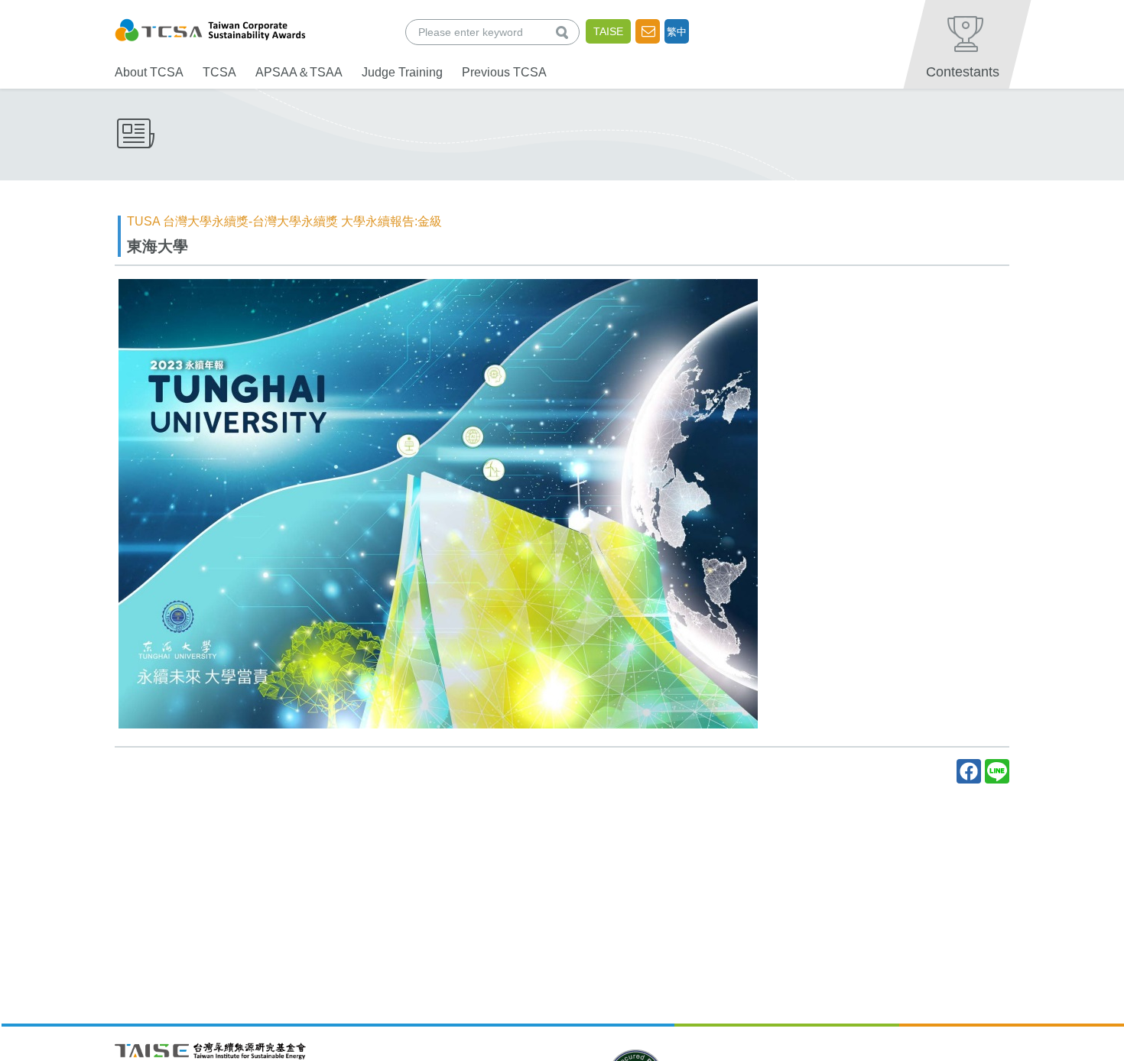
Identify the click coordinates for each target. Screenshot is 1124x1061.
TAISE (608, 31)
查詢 (565, 31)
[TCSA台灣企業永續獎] (210, 28)
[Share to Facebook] (969, 771)
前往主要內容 (48, 10)
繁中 (677, 31)
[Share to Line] (997, 771)
